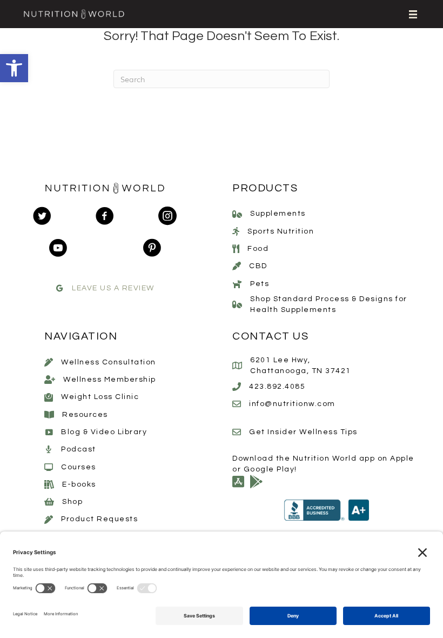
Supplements (278, 213)
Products (265, 188)
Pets (259, 284)
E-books (79, 484)
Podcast (78, 449)
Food (258, 248)
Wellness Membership (109, 379)
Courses (78, 467)
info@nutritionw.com (292, 404)
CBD (258, 266)
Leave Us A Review (113, 288)
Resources (85, 414)
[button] (14, 68)
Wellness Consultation (108, 362)
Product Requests (99, 519)
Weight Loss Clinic (100, 397)
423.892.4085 (277, 386)
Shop (72, 502)
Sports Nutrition (280, 231)
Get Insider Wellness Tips (303, 432)
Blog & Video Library (104, 432)
